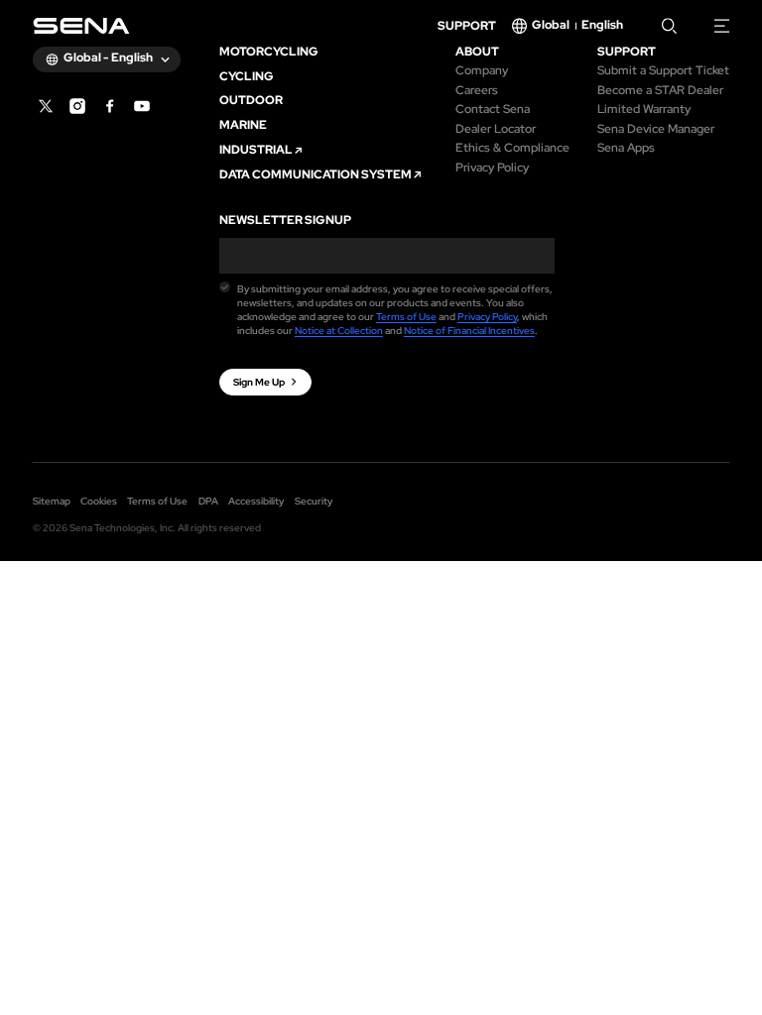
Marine (243, 126)
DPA (208, 501)
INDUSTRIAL (256, 151)
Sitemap (51, 501)
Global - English (108, 57)
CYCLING (246, 77)
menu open (722, 26)
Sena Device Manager (655, 130)
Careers (476, 91)
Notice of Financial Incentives (469, 330)
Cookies (98, 501)
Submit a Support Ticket (663, 71)
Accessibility (256, 501)
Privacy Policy (492, 168)
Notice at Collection (339, 330)
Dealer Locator (495, 130)
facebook (110, 106)
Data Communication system (315, 175)
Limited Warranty (644, 110)
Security (313, 501)
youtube (142, 106)
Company (481, 71)
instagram (77, 106)
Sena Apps (626, 149)
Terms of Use (406, 316)
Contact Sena (492, 110)
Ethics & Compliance (512, 149)
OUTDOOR (251, 101)
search (670, 26)
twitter (46, 106)
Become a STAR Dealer (660, 91)
